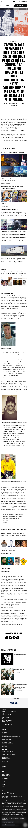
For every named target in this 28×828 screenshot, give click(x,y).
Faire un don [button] (19, 6)
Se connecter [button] (23, 1)
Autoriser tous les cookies (8, 824)
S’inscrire (7, 5)
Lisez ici (2, 348)
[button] (1, 2)
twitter (11, 793)
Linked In (13, 793)
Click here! (5, 793)
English (11, 9)
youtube (8, 793)
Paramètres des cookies (8, 822)
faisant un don (16, 624)
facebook (3, 793)
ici (10, 262)
